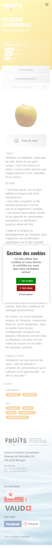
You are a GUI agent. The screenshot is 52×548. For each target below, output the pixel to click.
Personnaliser (26, 294)
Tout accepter (27, 280)
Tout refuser (27, 288)
